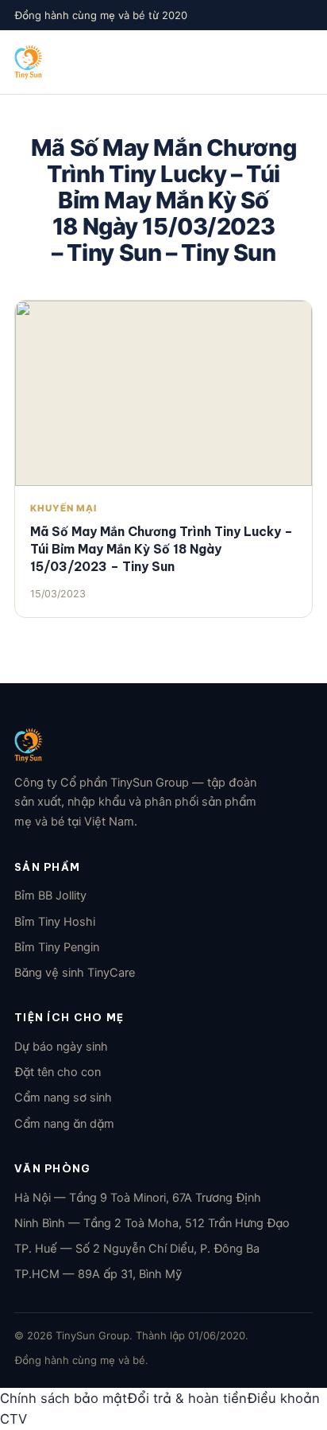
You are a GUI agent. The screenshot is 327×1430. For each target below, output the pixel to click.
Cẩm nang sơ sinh (63, 1097)
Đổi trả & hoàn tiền (187, 1398)
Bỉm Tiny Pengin (56, 947)
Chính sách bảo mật (63, 1398)
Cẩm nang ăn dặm (64, 1124)
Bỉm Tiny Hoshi (54, 922)
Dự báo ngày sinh (61, 1046)
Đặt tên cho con (57, 1072)
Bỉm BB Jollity (50, 895)
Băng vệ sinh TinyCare (74, 973)
